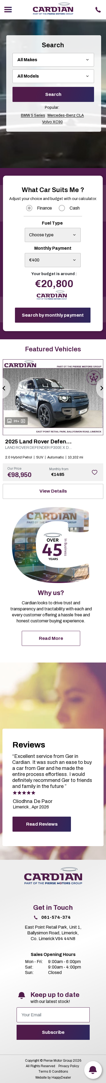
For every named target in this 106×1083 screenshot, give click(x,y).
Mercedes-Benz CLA (66, 115)
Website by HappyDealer (53, 1077)
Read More (51, 638)
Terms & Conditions (53, 1071)
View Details (53, 491)
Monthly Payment (52, 248)
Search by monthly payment (53, 315)
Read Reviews (42, 824)
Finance (44, 208)
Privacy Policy (68, 1066)
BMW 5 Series (33, 115)
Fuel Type (52, 223)
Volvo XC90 (52, 122)
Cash (74, 208)
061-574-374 (56, 917)
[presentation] (5, 388)
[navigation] (8, 9)
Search (53, 94)
